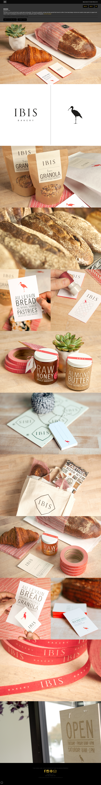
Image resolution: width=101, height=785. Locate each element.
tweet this (22, 19)
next (91, 6)
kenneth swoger (47, 14)
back (85, 6)
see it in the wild (10, 19)
